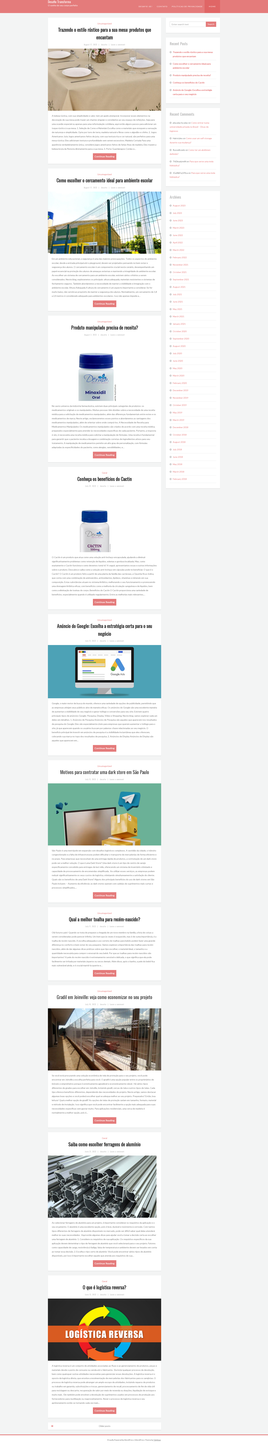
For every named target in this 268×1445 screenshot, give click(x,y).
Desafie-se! (146, 6)
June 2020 (178, 360)
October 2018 (180, 434)
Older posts (104, 1426)
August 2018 (179, 442)
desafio (104, 44)
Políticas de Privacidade (187, 6)
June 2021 (178, 301)
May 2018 (177, 464)
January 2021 (179, 324)
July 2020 (177, 353)
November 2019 (180, 397)
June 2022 (178, 235)
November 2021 (180, 264)
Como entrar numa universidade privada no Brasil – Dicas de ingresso (189, 126)
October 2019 (180, 405)
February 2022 (180, 257)
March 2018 (178, 471)
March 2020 (178, 375)
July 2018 (177, 449)
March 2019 (178, 420)
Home (212, 6)
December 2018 (180, 427)
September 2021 (181, 279)
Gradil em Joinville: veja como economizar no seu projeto (104, 996)
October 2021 (180, 272)
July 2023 (177, 213)
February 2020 (180, 383)
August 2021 (179, 287)
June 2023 (178, 220)
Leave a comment (118, 44)
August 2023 (179, 205)
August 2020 (179, 346)
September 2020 (181, 338)
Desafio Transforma (59, 1)
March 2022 (178, 250)
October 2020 (180, 331)
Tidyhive (157, 1440)
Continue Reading (105, 156)
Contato (162, 6)
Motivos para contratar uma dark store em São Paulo (104, 771)
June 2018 (178, 457)
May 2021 (177, 309)
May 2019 (177, 412)
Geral (104, 472)
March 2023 (178, 227)
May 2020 (177, 368)
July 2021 (177, 294)
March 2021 (178, 316)
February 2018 (180, 479)
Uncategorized (104, 23)
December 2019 (180, 390)
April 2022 (178, 242)
